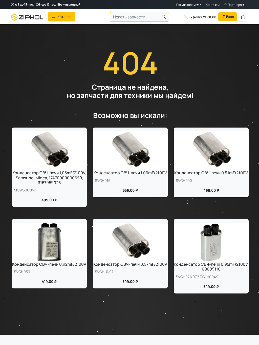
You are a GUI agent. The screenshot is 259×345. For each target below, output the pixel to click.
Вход (230, 16)
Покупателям (186, 5)
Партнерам (235, 5)
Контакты (213, 5)
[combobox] (134, 17)
